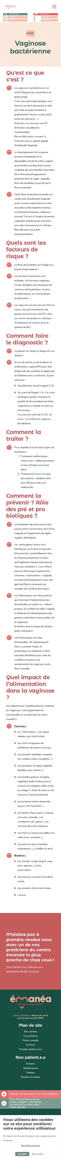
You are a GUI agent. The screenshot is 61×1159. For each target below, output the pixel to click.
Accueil (30, 33)
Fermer (51, 1097)
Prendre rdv (44, 14)
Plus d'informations (30, 1146)
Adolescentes (30, 1068)
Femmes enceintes (30, 1077)
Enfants (30, 1064)
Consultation (31, 1036)
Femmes (30, 1073)
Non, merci (37, 1154)
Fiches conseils (46, 20)
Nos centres (30, 1032)
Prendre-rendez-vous (30, 1049)
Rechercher (14, 14)
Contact (13, 17)
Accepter (22, 1154)
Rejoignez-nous (4, 1103)
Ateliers (13, 20)
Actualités (44, 17)
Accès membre (4, 1094)
